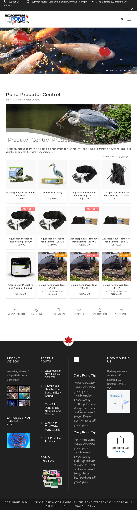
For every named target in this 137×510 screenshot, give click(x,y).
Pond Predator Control (28, 99)
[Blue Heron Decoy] (52, 174)
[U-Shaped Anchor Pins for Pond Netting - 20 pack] (116, 174)
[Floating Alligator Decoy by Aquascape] (20, 174)
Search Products (16, 313)
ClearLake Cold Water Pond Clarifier (53, 426)
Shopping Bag (99, 313)
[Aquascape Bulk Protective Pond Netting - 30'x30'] (116, 220)
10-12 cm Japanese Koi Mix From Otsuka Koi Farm (18, 444)
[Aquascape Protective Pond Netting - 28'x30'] (52, 220)
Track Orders (58, 313)
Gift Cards (120, 313)
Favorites (79, 313)
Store (9, 99)
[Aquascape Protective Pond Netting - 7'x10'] (84, 174)
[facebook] (126, 9)
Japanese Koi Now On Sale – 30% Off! (54, 374)
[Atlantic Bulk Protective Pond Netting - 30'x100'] (20, 266)
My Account (37, 313)
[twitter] (132, 9)
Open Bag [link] (120, 451)
